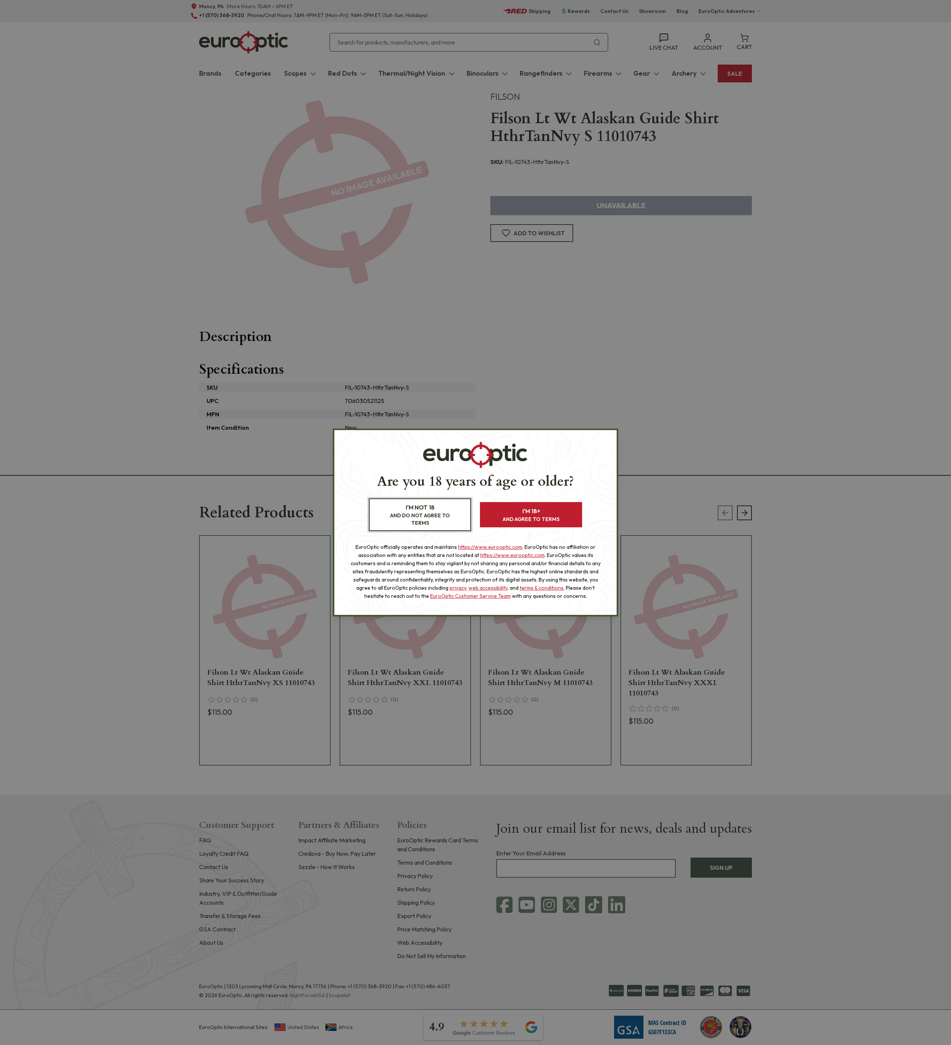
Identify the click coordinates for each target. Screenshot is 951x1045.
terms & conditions (542, 587)
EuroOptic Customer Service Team (470, 596)
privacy (457, 587)
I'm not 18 (420, 515)
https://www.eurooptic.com (490, 547)
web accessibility (487, 587)
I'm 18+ (531, 514)
